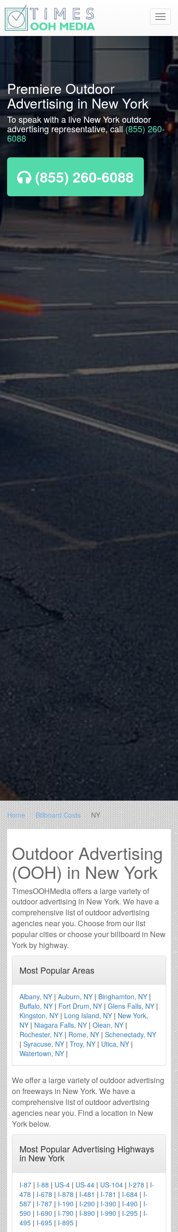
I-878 (66, 1194)
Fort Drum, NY (80, 1006)
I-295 (130, 1213)
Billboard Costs (58, 815)
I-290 (87, 1203)
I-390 (108, 1203)
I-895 (66, 1222)
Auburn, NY (75, 996)
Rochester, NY (41, 1034)
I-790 (66, 1213)
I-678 (44, 1194)
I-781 (108, 1194)
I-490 (130, 1203)
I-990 (108, 1213)
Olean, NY (108, 1025)
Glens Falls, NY (131, 1006)
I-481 (87, 1194)
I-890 (87, 1213)
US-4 (62, 1184)
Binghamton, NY (122, 996)
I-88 (43, 1184)
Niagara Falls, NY (60, 1025)
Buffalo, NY (36, 1006)
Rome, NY (83, 1034)
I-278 (136, 1184)
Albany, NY (35, 996)
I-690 (44, 1213)
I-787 (44, 1203)
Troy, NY (82, 1044)
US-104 (111, 1184)
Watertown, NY (41, 1053)
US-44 (84, 1184)
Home (16, 815)
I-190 (66, 1203)
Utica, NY (115, 1044)
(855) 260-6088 (82, 176)
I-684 (130, 1194)
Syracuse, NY (43, 1044)
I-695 (44, 1222)
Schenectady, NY (130, 1034)
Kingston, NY (38, 1015)
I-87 (25, 1184)
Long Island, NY (88, 1015)
